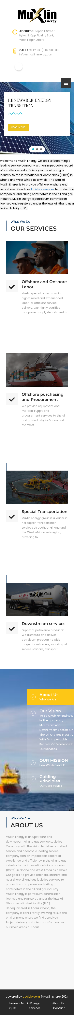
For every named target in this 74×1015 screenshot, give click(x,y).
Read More (37, 242)
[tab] (56, 697)
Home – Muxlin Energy (24, 1003)
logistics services (42, 189)
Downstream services (43, 623)
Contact (59, 1008)
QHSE (12, 1008)
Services (34, 1008)
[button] (33, 149)
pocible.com (31, 997)
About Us (58, 1003)
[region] (37, 118)
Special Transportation (44, 511)
